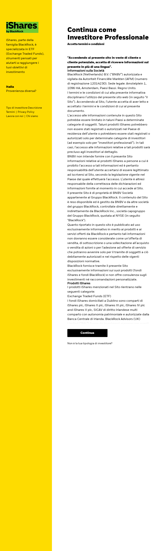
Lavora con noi (14, 116)
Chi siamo (32, 116)
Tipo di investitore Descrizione (24, 108)
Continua (87, 333)
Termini (10, 112)
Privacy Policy (26, 112)
